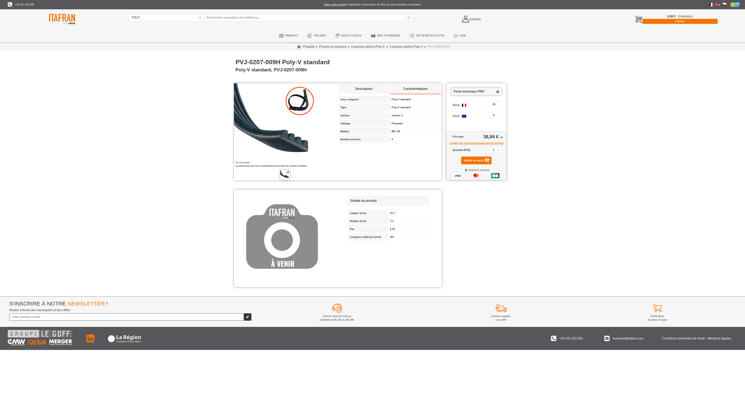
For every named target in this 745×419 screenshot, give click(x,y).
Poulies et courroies (333, 46)
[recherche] (409, 17)
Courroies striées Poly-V (368, 46)
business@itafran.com (628, 338)
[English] (718, 5)
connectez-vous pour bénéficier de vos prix (476, 143)
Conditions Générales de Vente (683, 338)
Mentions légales (719, 338)
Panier (679, 21)
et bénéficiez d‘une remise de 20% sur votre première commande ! (372, 4)
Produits (308, 46)
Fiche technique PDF (469, 91)
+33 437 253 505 (24, 4)
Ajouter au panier (474, 160)
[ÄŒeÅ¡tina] (724, 5)
